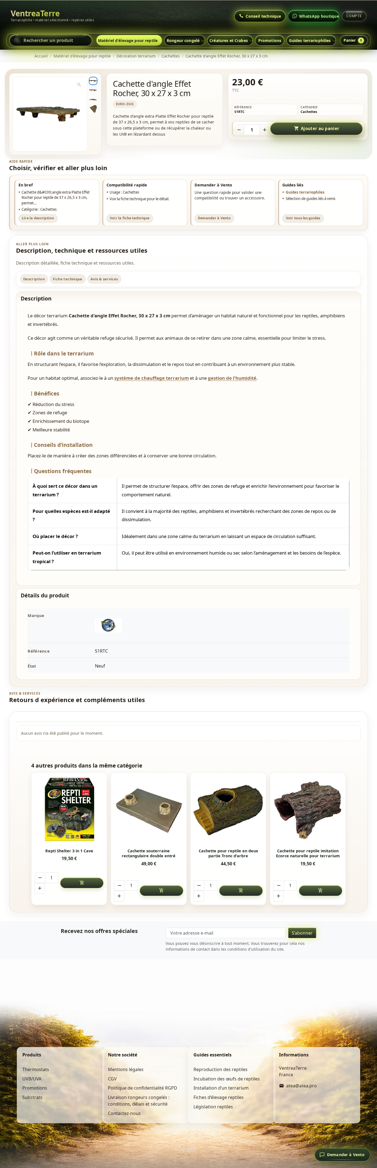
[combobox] (50, 40)
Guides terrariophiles (305, 192)
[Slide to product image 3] (93, 99)
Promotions (269, 40)
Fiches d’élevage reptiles (218, 1097)
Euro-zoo (125, 104)
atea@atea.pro (301, 1086)
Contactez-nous (124, 1113)
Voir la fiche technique (130, 218)
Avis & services (104, 278)
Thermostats (35, 1069)
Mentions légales (126, 1069)
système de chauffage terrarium (151, 378)
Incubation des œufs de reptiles (226, 1079)
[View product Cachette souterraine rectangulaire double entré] (149, 810)
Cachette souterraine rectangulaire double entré (149, 853)
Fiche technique (68, 278)
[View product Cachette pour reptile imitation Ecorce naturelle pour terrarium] (308, 810)
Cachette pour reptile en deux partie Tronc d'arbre (228, 853)
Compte (354, 16)
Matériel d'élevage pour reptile (128, 40)
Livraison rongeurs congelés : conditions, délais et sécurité (138, 1100)
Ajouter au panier (316, 128)
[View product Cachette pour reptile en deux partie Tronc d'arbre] (228, 810)
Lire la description (38, 218)
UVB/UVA (31, 1079)
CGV (112, 1079)
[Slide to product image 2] (93, 90)
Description (34, 278)
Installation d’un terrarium (221, 1088)
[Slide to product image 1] (93, 81)
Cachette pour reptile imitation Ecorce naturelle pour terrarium (308, 853)
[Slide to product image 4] (93, 109)
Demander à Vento (214, 218)
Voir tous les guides (303, 218)
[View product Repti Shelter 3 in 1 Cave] (69, 810)
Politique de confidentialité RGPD (142, 1088)
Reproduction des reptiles (220, 1069)
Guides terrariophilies (310, 40)
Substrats (32, 1097)
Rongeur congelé (183, 40)
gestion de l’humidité (232, 378)
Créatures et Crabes (228, 40)
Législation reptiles (213, 1107)
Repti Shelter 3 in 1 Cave (69, 850)
